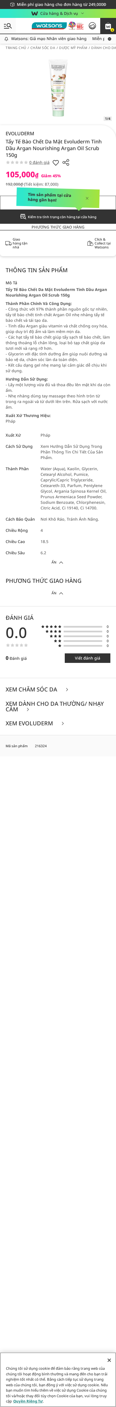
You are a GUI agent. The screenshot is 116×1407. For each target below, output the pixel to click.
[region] (58, 1379)
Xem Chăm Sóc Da (32, 690)
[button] (108, 26)
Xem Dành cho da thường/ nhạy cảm (55, 706)
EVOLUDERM (20, 133)
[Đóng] (109, 1360)
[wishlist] (56, 162)
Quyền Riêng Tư (28, 1401)
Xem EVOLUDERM (30, 723)
